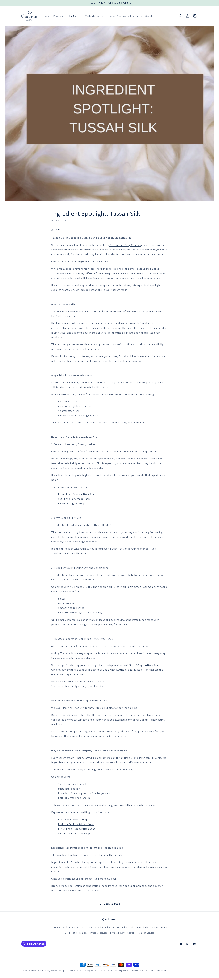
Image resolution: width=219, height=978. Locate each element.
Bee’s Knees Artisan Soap (117, 669)
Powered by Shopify (58, 970)
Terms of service (105, 970)
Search (131, 932)
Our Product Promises (76, 932)
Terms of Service (145, 932)
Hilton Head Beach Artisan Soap (76, 494)
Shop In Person (159, 927)
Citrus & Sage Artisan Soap (144, 665)
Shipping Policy (102, 927)
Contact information (158, 970)
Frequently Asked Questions (64, 927)
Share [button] (57, 229)
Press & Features (98, 932)
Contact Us (86, 927)
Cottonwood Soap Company (126, 245)
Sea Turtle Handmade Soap (74, 499)
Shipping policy (121, 970)
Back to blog (112, 903)
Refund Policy (120, 927)
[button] (59, 16)
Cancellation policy (139, 970)
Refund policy (75, 970)
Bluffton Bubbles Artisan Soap (76, 824)
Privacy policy (90, 970)
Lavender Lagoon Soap (71, 503)
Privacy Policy (117, 932)
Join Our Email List (139, 927)
